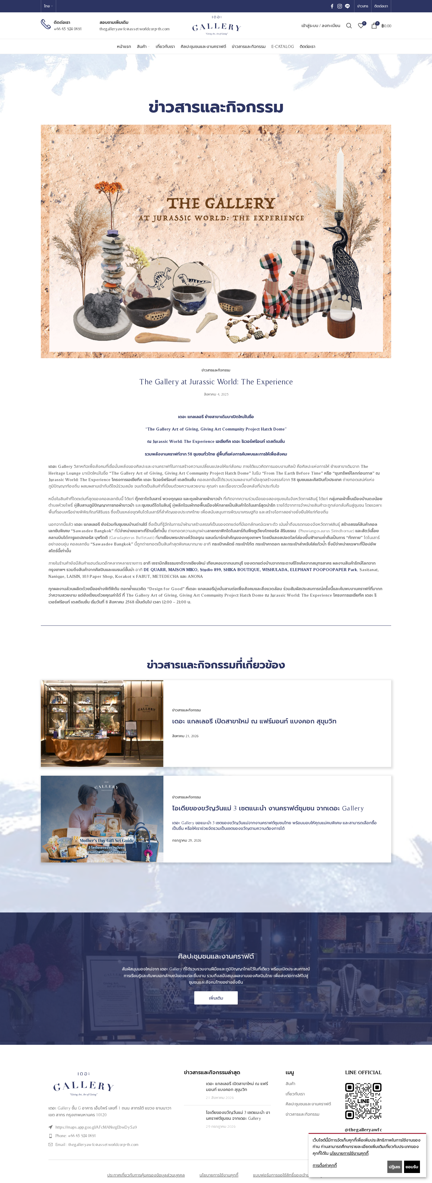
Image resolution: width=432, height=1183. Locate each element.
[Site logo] (216, 25)
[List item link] (113, 1127)
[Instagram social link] (340, 6)
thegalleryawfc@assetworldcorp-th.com (135, 28)
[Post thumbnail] (193, 1091)
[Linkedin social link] (347, 6)
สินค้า (290, 1083)
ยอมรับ (412, 1166)
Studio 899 (210, 569)
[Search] (349, 25)
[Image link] (82, 1084)
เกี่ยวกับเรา (295, 1094)
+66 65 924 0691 (68, 28)
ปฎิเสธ (394, 1166)
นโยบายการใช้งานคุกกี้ (349, 1153)
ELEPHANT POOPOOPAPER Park (323, 569)
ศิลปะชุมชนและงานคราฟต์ (308, 1104)
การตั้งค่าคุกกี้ (325, 1165)
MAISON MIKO (182, 569)
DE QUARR (155, 569)
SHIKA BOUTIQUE (241, 569)
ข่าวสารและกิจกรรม (302, 1114)
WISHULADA (275, 569)
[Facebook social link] (332, 6)
